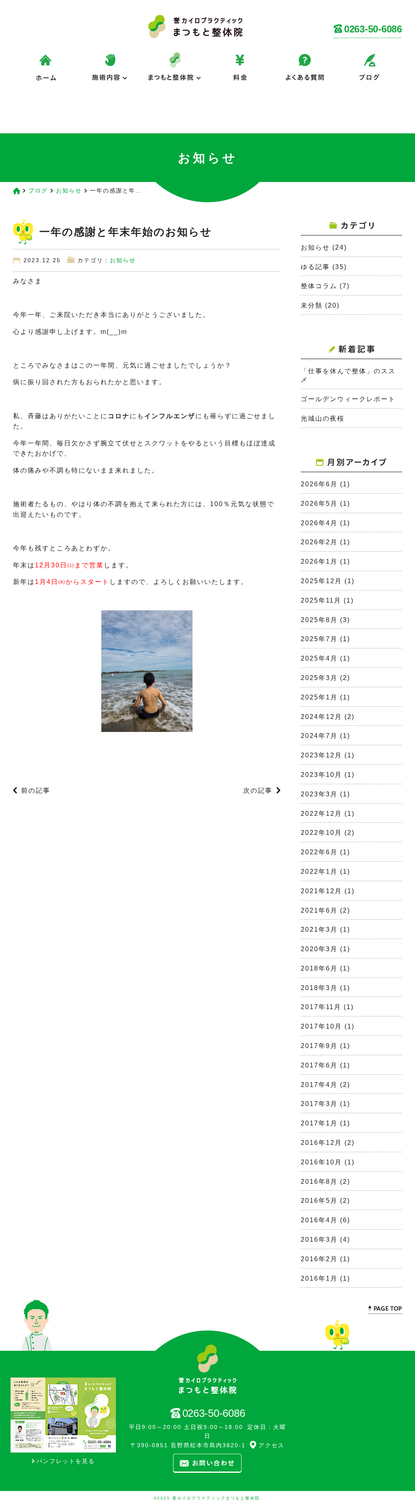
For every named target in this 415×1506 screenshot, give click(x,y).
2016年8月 (319, 1181)
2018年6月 (319, 968)
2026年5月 (319, 503)
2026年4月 (319, 523)
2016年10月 (321, 1162)
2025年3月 (319, 677)
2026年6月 (319, 484)
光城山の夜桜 (322, 418)
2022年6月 (319, 852)
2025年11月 (321, 600)
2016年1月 (319, 1278)
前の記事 (35, 790)
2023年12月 (321, 755)
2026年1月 (319, 561)
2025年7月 (319, 638)
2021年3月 (319, 929)
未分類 (312, 305)
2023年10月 (321, 774)
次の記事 (257, 790)
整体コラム (319, 285)
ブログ (369, 72)
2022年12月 (321, 813)
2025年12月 (321, 581)
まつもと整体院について (175, 72)
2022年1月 (319, 871)
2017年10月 (321, 1026)
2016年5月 (319, 1200)
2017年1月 (319, 1123)
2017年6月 (319, 1065)
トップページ (45, 113)
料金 (240, 72)
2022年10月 (321, 832)
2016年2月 (319, 1259)
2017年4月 (319, 1084)
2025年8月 (319, 619)
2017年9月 (319, 1045)
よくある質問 (304, 72)
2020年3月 (319, 949)
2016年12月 (321, 1142)
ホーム (45, 72)
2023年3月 (319, 794)
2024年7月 (319, 735)
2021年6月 (319, 910)
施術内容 (110, 72)
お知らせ (69, 190)
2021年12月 (321, 891)
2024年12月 (321, 716)
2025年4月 (319, 658)
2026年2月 (319, 542)
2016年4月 (319, 1220)
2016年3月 (319, 1239)
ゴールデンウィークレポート (348, 399)
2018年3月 (319, 987)
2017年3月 (319, 1103)
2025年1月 (319, 697)
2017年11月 (321, 1006)
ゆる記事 (315, 266)
